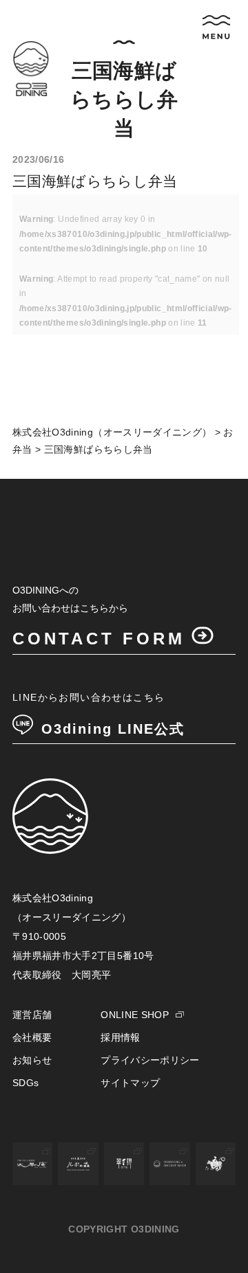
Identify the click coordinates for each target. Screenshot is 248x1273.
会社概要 (32, 1037)
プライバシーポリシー (150, 1060)
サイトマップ (130, 1082)
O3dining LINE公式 (113, 728)
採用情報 (120, 1037)
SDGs (25, 1082)
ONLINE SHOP (135, 1014)
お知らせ (32, 1060)
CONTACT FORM (98, 638)
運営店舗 (32, 1014)
